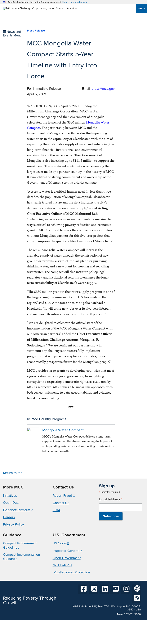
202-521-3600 (132, 614)
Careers (9, 517)
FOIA (56, 510)
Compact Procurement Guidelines (20, 545)
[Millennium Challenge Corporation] (40, 8)
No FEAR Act (62, 565)
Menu (141, 8)
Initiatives (10, 495)
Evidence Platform (16, 509)
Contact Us (61, 502)
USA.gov (59, 543)
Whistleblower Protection (71, 572)
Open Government (67, 557)
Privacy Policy (13, 524)
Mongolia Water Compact (63, 430)
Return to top (12, 472)
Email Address (111, 499)
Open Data (11, 502)
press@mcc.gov (103, 88)
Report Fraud (62, 495)
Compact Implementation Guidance (21, 556)
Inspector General (66, 550)
